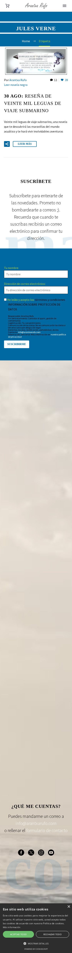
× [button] (68, 906)
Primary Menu (64, 6)
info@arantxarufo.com (29, 332)
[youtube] (51, 852)
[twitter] (31, 852)
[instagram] (41, 852)
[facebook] (21, 852)
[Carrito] (7, 5)
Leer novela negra (15, 85)
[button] (7, 144)
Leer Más (25, 143)
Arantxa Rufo (18, 80)
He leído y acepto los (36, 300)
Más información (12, 927)
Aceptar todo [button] (18, 934)
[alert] (36, 928)
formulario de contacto (47, 830)
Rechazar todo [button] (52, 934)
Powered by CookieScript (36, 949)
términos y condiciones (50, 300)
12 (55, 80)
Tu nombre (11, 268)
